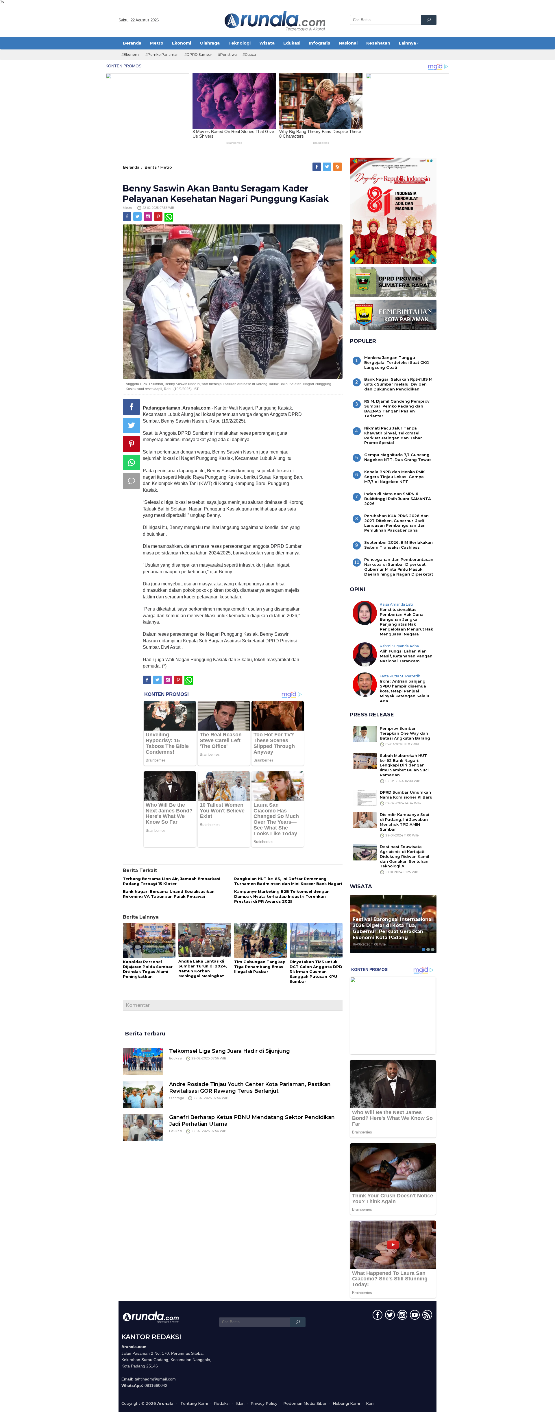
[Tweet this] (131, 425)
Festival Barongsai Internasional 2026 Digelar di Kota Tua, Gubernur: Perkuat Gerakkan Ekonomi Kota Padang (393, 928)
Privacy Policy (264, 1403)
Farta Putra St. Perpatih (400, 676)
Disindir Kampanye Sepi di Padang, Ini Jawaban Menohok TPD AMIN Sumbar (404, 822)
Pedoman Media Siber (305, 1403)
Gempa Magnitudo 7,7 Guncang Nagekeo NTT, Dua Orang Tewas (398, 457)
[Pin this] (131, 444)
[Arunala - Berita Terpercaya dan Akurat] (275, 20)
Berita (151, 167)
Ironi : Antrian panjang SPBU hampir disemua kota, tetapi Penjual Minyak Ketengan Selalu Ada (404, 691)
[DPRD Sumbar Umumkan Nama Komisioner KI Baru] (365, 797)
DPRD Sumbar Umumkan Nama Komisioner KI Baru (406, 794)
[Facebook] (317, 167)
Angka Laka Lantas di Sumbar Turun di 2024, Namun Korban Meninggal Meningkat (202, 968)
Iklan (240, 1403)
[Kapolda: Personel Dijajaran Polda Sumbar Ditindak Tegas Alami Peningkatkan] (149, 941)
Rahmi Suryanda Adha (399, 646)
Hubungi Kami (346, 1403)
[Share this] (131, 407)
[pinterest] (158, 216)
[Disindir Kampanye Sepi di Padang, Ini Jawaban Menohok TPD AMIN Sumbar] (365, 820)
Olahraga (176, 1098)
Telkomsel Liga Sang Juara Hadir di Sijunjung (229, 1051)
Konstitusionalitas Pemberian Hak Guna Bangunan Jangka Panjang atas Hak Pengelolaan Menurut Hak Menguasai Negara (406, 621)
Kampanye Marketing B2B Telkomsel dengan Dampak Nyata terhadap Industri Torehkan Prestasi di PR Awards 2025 (282, 896)
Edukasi (175, 1058)
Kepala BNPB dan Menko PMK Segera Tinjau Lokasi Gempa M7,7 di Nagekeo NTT (394, 476)
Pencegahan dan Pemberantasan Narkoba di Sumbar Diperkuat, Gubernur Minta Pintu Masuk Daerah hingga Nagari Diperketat (398, 566)
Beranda (131, 167)
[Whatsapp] (131, 462)
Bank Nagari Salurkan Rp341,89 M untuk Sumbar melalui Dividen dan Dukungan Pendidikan (398, 384)
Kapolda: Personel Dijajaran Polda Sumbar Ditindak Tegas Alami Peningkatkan (148, 969)
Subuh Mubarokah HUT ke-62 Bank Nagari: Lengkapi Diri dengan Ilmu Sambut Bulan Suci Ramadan (404, 765)
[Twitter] (327, 167)
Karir (370, 1403)
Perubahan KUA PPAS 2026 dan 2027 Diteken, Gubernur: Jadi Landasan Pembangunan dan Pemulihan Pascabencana (396, 523)
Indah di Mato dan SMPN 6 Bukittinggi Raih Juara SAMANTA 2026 (397, 498)
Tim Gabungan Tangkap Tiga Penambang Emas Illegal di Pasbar (260, 966)
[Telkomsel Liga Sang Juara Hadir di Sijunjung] (143, 1061)
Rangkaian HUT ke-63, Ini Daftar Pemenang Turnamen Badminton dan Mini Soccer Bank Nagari (288, 881)
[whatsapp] (168, 216)
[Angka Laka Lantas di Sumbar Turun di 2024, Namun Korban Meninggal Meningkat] (204, 940)
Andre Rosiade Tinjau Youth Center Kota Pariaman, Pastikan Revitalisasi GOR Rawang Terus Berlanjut (250, 1087)
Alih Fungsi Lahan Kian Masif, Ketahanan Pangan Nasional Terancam (406, 656)
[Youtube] (414, 1316)
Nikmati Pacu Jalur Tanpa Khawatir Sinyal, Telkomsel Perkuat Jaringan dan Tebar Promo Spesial (393, 435)
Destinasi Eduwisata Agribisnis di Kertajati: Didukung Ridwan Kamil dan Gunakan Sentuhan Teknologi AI (404, 856)
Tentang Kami (194, 1403)
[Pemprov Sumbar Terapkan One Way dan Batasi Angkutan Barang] (365, 733)
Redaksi (222, 1403)
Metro (166, 167)
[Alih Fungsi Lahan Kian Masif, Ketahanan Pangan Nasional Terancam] (365, 654)
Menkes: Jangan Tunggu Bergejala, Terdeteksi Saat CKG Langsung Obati (396, 362)
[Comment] (131, 481)
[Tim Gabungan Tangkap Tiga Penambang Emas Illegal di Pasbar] (260, 941)
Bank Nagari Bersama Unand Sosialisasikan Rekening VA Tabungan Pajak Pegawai (168, 894)
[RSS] (338, 167)
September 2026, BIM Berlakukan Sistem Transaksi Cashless (398, 545)
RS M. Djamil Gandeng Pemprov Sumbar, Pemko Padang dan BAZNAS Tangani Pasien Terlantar (397, 408)
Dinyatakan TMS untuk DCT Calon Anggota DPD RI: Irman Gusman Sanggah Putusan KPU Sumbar (316, 971)
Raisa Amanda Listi (396, 604)
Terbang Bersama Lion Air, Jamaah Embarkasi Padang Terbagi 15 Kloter (171, 881)
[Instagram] (148, 216)
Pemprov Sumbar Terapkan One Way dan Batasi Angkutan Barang (405, 733)
